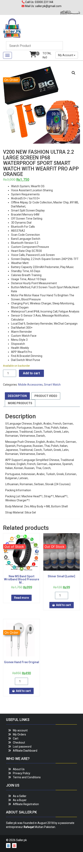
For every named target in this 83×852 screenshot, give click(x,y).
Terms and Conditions (27, 777)
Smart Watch (52, 384)
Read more (21, 597)
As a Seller (19, 796)
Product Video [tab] (45, 396)
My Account (66, 55)
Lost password (22, 746)
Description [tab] (17, 396)
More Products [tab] (20, 403)
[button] (73, 73)
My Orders (19, 734)
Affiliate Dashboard (25, 750)
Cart (15, 738)
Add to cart (31, 373)
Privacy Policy (21, 773)
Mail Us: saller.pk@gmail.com (42, 6)
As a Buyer (20, 800)
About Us (19, 769)
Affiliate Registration (26, 804)
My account (20, 730)
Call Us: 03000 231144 (39, 2)
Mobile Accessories (30, 384)
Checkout (19, 742)
